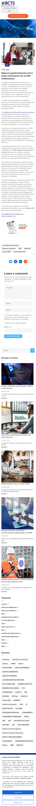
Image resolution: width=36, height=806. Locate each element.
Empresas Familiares (9, 248)
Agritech (5, 663)
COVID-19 (18, 692)
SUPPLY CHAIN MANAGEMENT (12, 737)
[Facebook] (15, 261)
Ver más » (4, 398)
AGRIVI (13, 663)
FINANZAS (17, 700)
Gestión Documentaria (9, 636)
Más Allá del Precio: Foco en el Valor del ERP (15, 484)
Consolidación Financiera (10, 245)
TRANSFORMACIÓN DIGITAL (24, 741)
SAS (13, 724)
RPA (3, 720)
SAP (9, 720)
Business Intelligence (9, 617)
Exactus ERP (30, 208)
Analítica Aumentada (9, 607)
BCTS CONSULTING (8, 684)
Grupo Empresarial (19, 251)
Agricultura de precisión (20, 659)
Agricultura (6, 659)
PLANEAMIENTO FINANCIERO (11, 716)
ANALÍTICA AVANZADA (9, 676)
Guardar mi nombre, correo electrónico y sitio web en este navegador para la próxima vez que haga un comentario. (18, 317)
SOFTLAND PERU (23, 724)
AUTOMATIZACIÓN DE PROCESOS (13, 680)
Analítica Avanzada (8, 610)
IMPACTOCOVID (7, 708)
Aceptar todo (18, 792)
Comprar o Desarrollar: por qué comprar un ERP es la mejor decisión (17, 387)
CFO (23, 688)
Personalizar (18, 797)
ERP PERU (5, 696)
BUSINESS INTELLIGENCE (10, 688)
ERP (7, 65)
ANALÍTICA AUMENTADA (10, 671)
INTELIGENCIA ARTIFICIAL (10, 712)
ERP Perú (15, 696)
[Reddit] (25, 261)
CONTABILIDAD (7, 692)
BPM (2, 614)
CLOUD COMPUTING (7, 620)
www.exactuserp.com (8, 216)
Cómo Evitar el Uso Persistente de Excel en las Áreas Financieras (16, 436)
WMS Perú (20, 745)
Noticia (4, 643)
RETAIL (26, 716)
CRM (2, 623)
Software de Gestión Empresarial (12, 733)
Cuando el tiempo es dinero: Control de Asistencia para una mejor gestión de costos (17, 580)
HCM (2, 640)
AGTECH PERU (7, 667)
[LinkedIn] (20, 261)
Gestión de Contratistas (10, 633)
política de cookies (25, 778)
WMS (3, 646)
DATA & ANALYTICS (7, 627)
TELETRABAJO (7, 741)
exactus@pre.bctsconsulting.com (12, 214)
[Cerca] (34, 755)
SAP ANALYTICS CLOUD (21, 720)
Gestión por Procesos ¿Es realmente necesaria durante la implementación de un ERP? (16, 532)
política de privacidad (13, 778)
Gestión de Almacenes (9, 704)
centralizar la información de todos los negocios (18, 112)
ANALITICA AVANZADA (22, 667)
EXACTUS (27, 248)
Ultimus (4, 745)
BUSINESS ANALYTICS (25, 684)
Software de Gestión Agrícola (11, 729)
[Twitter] (10, 261)
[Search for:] (18, 350)
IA (26, 704)
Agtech (4, 604)
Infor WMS (19, 708)
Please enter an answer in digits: (15, 323)
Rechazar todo (18, 802)
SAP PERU (5, 724)
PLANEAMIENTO (27, 712)
